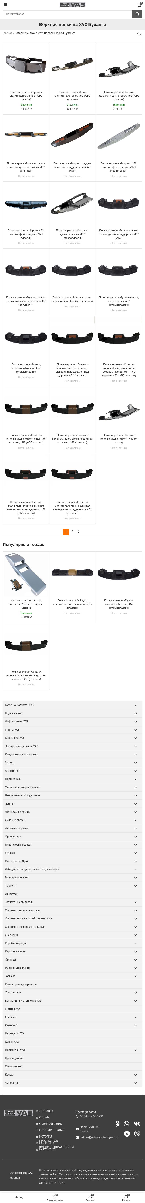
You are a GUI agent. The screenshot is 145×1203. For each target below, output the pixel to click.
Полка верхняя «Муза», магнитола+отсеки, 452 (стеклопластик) (26, 368)
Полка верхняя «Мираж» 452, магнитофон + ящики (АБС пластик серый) (118, 167)
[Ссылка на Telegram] (127, 1134)
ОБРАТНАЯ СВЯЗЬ (50, 1124)
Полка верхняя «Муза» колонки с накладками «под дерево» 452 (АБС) (119, 234)
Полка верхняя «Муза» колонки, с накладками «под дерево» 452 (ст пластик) (26, 301)
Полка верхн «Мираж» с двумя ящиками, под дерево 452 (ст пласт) (72, 167)
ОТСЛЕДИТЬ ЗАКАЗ (51, 1130)
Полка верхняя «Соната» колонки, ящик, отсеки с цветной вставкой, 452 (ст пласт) (72, 438)
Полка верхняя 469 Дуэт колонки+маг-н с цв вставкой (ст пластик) (72, 604)
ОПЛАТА (44, 1117)
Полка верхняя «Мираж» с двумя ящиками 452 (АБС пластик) (26, 96)
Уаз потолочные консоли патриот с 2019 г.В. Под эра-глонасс (26, 604)
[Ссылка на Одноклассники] (118, 1124)
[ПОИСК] (137, 14)
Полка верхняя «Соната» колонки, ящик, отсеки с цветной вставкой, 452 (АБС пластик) (26, 438)
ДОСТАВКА (46, 1111)
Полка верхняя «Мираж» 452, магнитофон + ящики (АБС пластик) (26, 234)
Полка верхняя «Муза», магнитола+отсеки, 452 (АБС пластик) (72, 96)
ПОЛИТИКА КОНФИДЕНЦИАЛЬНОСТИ (54, 1143)
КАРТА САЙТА (47, 1149)
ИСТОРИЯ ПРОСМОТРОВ (48, 1136)
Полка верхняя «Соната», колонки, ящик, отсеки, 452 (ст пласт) (119, 438)
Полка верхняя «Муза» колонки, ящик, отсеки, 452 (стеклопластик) (119, 301)
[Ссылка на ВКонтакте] (136, 1124)
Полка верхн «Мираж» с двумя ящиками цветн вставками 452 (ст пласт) (26, 167)
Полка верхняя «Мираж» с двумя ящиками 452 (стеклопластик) (72, 234)
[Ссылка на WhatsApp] (126, 1124)
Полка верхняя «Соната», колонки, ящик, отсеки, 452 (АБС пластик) (119, 96)
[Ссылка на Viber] (137, 1134)
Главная (7, 33)
